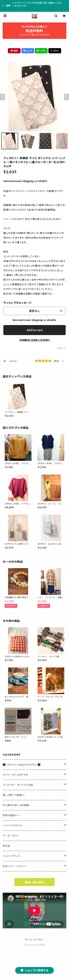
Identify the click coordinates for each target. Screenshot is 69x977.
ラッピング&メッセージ (17, 302)
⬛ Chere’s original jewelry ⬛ (21, 764)
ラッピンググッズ (11, 856)
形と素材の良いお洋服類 (16, 805)
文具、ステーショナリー (15, 866)
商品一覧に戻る (34, 882)
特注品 (6, 845)
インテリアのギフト (12, 825)
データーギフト (11, 835)
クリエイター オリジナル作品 (18, 784)
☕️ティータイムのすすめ (15, 774)
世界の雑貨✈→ (11, 815)
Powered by (31, 945)
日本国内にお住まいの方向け (34, 340)
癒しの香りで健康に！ (14, 795)
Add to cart (34, 330)
